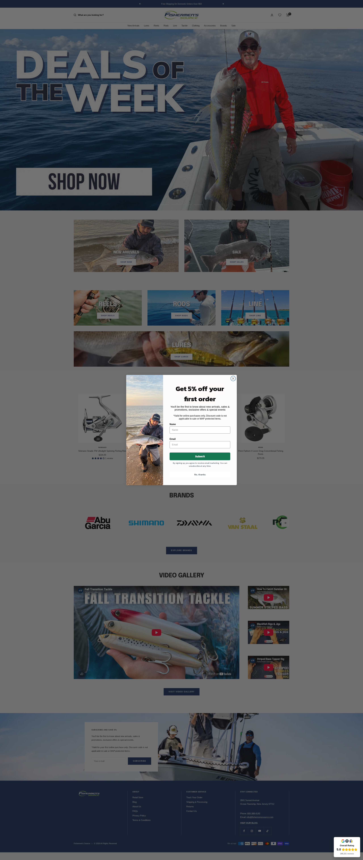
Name (173, 424)
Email (173, 439)
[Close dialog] (233, 378)
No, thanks (200, 474)
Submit (200, 456)
